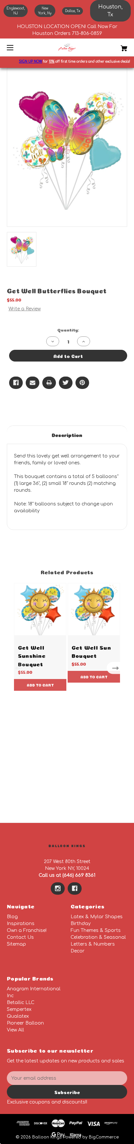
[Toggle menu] (16, 47)
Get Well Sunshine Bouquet (32, 655)
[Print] (49, 382)
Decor (78, 951)
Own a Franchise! (27, 930)
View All (15, 1030)
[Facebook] (16, 382)
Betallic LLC (20, 1002)
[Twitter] (65, 382)
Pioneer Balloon (25, 1023)
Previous (17, 668)
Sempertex (19, 1009)
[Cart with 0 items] (115, 46)
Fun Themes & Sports (96, 930)
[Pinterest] (82, 382)
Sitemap (16, 944)
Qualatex (18, 1016)
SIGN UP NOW (27, 61)
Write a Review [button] (24, 308)
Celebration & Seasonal (98, 937)
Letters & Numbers (93, 944)
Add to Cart (40, 685)
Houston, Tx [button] (110, 11)
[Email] (32, 382)
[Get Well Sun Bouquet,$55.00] (94, 609)
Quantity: (68, 329)
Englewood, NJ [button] (16, 11)
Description (67, 434)
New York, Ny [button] (44, 11)
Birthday (81, 923)
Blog (12, 916)
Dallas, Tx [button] (72, 11)
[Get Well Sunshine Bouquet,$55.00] (40, 609)
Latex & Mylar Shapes (97, 916)
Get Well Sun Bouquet (91, 651)
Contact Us (20, 937)
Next (117, 668)
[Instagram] (57, 888)
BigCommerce (104, 1137)
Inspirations (20, 923)
